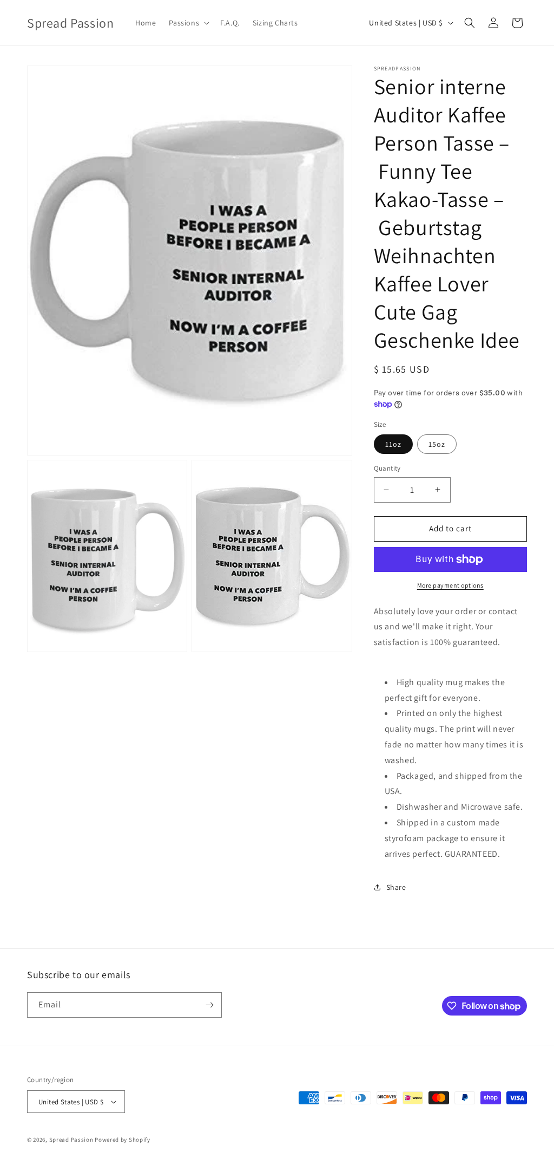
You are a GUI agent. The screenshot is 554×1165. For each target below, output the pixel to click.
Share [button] (396, 887)
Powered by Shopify (122, 1139)
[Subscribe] (209, 1005)
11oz (393, 444)
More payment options (450, 585)
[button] (188, 22)
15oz (436, 444)
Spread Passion (71, 1139)
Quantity (387, 468)
